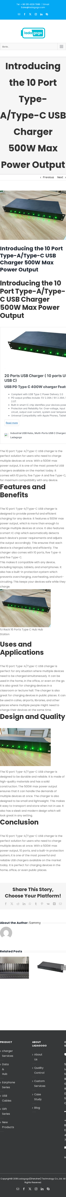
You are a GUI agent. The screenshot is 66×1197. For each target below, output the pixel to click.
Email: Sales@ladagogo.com (35, 6)
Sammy (35, 923)
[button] (2, 967)
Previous (48, 177)
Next (60, 177)
